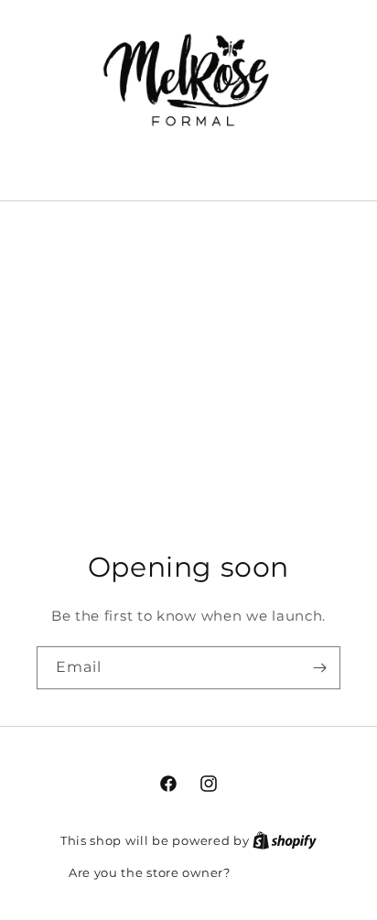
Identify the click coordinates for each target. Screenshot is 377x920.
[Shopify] (285, 840)
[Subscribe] (319, 667)
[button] (188, 166)
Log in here (270, 872)
